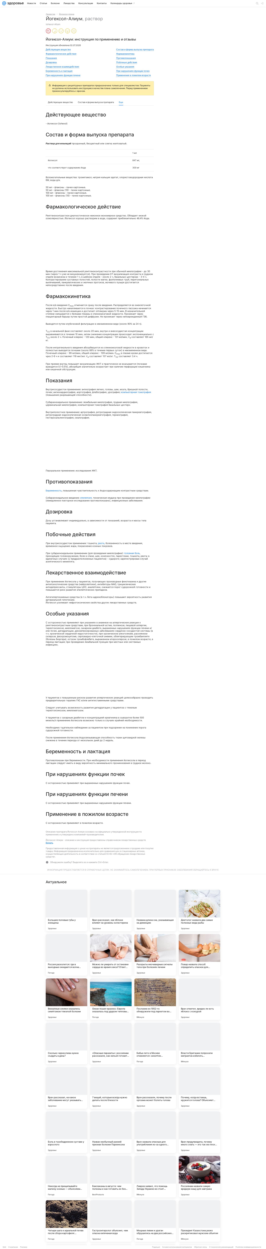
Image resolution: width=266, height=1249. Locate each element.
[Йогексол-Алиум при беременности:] (48, 31)
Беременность (54, 490)
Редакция (156, 1247)
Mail (4, 1247)
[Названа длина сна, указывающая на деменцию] (155, 910)
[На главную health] (15, 3)
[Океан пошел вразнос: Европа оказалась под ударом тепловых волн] (111, 999)
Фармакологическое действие (61, 54)
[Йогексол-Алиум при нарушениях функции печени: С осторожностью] (61, 31)
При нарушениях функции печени (63, 75)
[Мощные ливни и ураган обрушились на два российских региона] (155, 1221)
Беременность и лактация (59, 71)
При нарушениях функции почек (132, 71)
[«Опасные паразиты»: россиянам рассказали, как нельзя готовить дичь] (111, 1043)
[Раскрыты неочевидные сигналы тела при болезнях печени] (155, 955)
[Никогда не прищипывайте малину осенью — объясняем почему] (66, 1176)
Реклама (23, 1247)
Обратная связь (200, 1247)
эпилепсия (86, 497)
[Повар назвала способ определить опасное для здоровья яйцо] (199, 955)
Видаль (49, 842)
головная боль (132, 553)
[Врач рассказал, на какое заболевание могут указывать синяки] (66, 1088)
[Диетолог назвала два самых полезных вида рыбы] (199, 910)
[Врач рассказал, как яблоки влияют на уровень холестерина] (111, 910)
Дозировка (51, 62)
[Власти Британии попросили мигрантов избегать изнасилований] (199, 1043)
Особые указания (125, 67)
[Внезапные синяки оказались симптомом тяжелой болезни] (66, 999)
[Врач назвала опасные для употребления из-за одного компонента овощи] (155, 1132)
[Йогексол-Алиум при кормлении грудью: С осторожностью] (54, 31)
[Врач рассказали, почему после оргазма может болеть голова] (155, 1088)
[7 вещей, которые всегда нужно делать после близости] (111, 1088)
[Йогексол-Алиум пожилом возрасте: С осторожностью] (73, 31)
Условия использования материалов (177, 1247)
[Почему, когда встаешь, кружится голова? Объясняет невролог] (199, 1088)
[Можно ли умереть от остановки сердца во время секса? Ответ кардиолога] (111, 955)
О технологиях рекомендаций (221, 1247)
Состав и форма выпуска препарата (135, 49)
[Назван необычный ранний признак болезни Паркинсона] (111, 1132)
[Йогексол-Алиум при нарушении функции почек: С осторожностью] (67, 31)
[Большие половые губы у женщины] (66, 910)
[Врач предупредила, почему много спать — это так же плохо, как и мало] (199, 1132)
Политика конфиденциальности (248, 1247)
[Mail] (4, 3)
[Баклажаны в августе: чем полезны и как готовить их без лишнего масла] (111, 1176)
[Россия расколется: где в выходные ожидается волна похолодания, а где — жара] (66, 955)
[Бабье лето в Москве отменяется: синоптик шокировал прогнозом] (155, 1043)
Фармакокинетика (125, 54)
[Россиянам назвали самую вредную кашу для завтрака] (199, 1176)
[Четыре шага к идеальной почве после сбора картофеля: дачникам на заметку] (66, 1221)
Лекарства (50, 14)
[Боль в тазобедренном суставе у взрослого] (66, 1132)
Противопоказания (126, 58)
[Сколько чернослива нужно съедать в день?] (66, 1043)
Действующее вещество (58, 49)
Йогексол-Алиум (66, 14)
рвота (101, 543)
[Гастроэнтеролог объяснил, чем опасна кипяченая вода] (111, 1221)
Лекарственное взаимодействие (62, 67)
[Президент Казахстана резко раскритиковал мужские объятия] (199, 1221)
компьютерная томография (136, 392)
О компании (13, 1247)
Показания (51, 58)
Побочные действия (126, 62)
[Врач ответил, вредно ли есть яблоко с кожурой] (199, 999)
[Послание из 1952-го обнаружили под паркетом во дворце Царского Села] (155, 999)
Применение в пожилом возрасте (133, 75)
